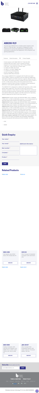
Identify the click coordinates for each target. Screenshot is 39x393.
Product (4, 157)
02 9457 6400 (32, 3)
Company (5, 152)
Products (12, 381)
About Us (23, 381)
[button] (37, 391)
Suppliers (17, 381)
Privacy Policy (27, 379)
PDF (5, 121)
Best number (6, 148)
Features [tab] (6, 58)
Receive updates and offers (11, 365)
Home (7, 381)
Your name (5, 139)
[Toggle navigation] (37, 3)
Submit (5, 163)
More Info (10, 355)
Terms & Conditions (15, 379)
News (27, 381)
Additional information (26, 144)
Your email (5, 143)
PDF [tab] (20, 58)
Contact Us (32, 381)
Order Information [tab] (13, 58)
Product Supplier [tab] (26, 58)
